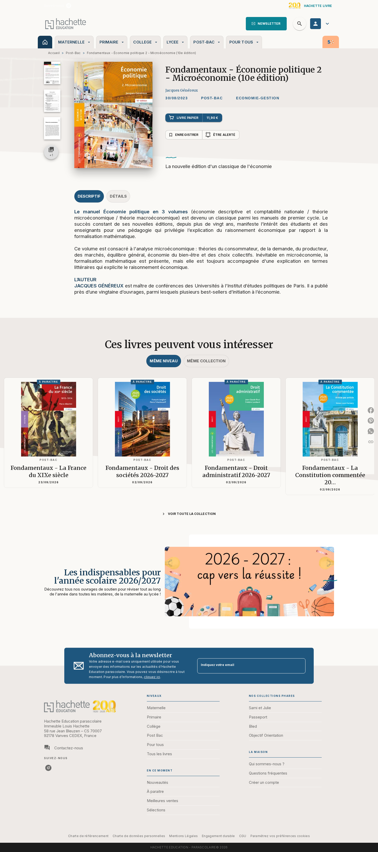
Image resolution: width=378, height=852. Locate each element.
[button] (266, 23)
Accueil (54, 53)
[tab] (45, 42)
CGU (242, 836)
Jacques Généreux (181, 90)
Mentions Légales (183, 836)
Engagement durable (218, 836)
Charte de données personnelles (139, 836)
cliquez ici (152, 677)
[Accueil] (65, 23)
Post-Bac (73, 53)
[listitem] (68, 5)
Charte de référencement (88, 836)
